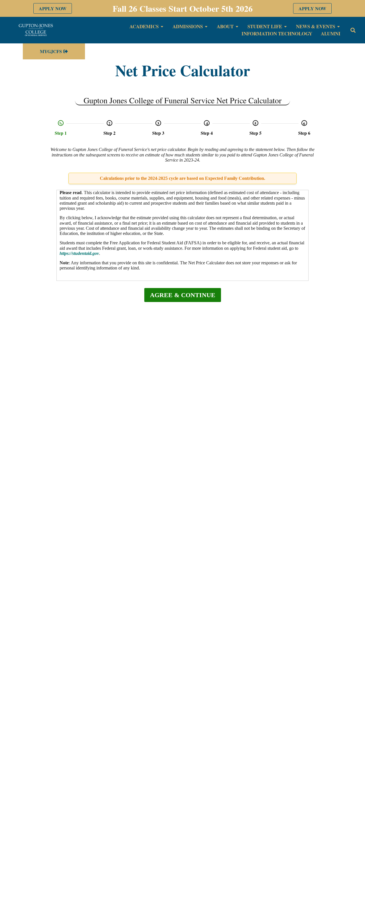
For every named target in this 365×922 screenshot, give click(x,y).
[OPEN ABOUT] (237, 26)
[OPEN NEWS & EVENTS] (338, 26)
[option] (60, 128)
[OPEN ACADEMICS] (162, 26)
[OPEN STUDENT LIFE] (285, 26)
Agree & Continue (182, 295)
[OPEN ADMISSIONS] (206, 26)
